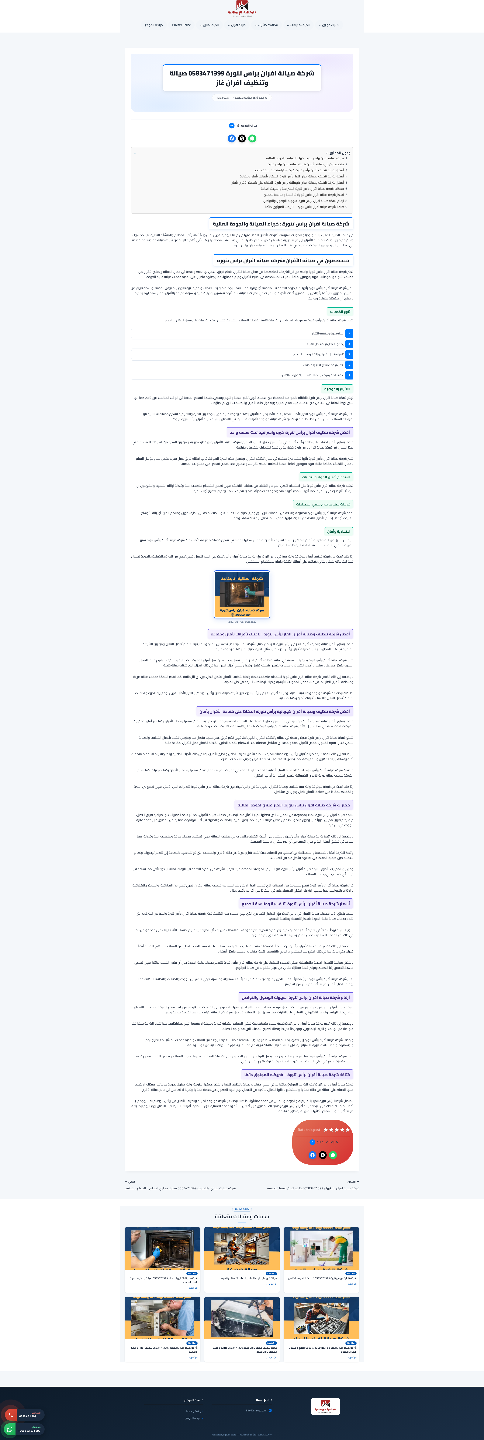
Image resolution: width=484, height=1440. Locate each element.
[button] (242, 153)
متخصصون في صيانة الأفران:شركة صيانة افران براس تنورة (306, 164)
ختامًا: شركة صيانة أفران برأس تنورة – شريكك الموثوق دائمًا (304, 207)
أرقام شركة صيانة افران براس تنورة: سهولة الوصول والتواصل (303, 201)
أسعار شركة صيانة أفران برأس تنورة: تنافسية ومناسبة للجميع (304, 195)
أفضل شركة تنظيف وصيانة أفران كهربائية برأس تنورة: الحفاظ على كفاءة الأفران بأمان (287, 183)
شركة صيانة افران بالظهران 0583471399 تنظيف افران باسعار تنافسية (313, 1185)
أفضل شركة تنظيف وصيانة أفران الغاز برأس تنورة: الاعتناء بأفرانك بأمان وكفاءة (292, 176)
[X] (242, 138)
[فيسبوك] (232, 138)
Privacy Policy (181, 25)
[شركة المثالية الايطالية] (325, 1406)
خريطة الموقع (154, 25)
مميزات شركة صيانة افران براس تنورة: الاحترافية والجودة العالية (302, 189)
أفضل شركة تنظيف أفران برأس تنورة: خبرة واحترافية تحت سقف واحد (299, 170)
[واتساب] (252, 138)
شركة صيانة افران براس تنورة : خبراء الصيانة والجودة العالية (305, 158)
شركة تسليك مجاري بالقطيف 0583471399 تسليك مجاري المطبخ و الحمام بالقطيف (180, 1185)
